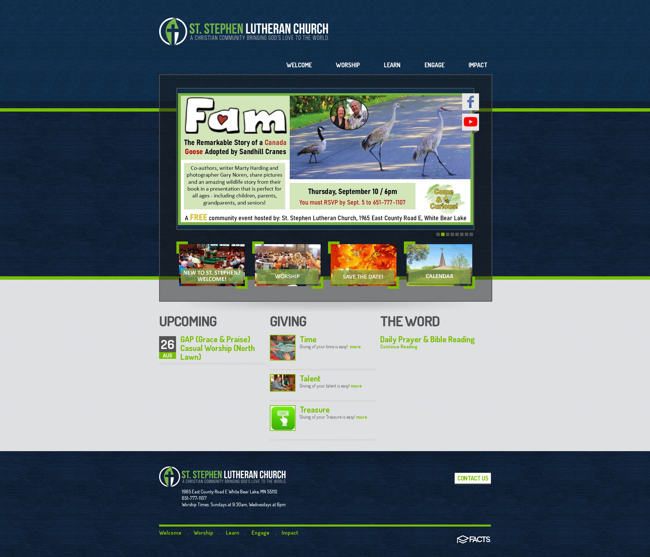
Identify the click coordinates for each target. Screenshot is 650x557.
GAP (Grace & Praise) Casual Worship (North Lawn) (217, 348)
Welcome (170, 532)
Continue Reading (398, 346)
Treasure (315, 409)
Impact (290, 532)
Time (308, 339)
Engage (260, 532)
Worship (203, 532)
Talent (310, 378)
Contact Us (472, 478)
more (355, 346)
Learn (232, 532)
